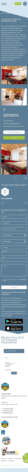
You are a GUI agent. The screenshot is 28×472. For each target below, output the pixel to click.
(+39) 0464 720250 (8, 410)
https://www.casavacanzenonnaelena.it (13, 126)
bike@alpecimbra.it (8, 412)
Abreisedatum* (7, 241)
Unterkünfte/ (18, 458)
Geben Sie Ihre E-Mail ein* (9, 229)
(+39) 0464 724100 (8, 408)
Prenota (14, 137)
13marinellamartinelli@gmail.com (11, 123)
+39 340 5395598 (8, 121)
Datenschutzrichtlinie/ (5, 465)
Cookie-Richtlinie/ (16, 465)
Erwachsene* (5, 251)
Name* (5, 216)
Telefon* (5, 247)
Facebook (4, 417)
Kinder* (3, 257)
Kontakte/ (10, 458)
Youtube (15, 417)
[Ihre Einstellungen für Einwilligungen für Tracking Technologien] (2, 469)
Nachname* (6, 223)
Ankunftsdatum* (7, 235)
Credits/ (23, 465)
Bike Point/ (4, 461)
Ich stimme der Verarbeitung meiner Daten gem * (14, 280)
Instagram (10, 417)
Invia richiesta (14, 287)
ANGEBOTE (18, 3)
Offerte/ (3, 458)
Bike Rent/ (11, 461)
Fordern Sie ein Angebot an (14, 132)
